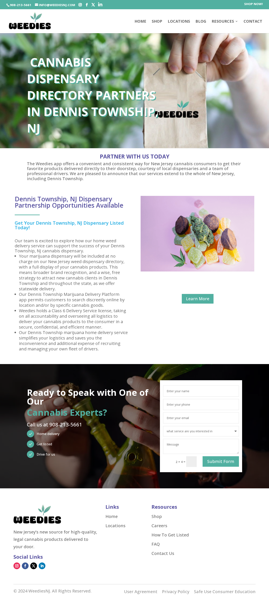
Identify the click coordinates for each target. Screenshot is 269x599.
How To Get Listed (170, 535)
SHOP (157, 22)
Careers (159, 525)
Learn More (197, 298)
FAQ (156, 544)
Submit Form (220, 461)
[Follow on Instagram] (16, 565)
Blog (200, 22)
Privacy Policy (175, 592)
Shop (157, 516)
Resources (223, 22)
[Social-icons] (80, 5)
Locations (179, 22)
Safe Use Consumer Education (225, 592)
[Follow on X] (33, 565)
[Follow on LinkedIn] (42, 565)
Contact (253, 22)
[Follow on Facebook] (25, 565)
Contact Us (163, 553)
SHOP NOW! (253, 4)
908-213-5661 (20, 5)
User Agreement (140, 592)
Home (140, 22)
